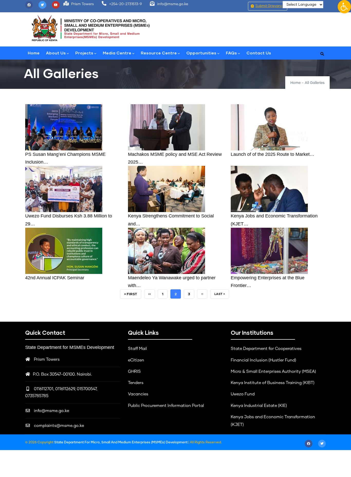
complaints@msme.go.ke (58, 426)
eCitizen (136, 360)
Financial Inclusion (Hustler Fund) (263, 360)
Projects (84, 52)
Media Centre (117, 52)
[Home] (90, 28)
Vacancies (138, 394)
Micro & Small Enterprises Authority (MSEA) (273, 371)
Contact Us (258, 52)
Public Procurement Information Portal (166, 406)
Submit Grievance (269, 6)
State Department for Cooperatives (266, 349)
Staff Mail (137, 349)
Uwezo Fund (243, 394)
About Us (56, 52)
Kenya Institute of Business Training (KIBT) (273, 383)
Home (34, 52)
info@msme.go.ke (51, 411)
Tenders (135, 383)
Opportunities (201, 52)
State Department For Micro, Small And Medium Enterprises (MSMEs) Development (121, 442)
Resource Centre (159, 52)
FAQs (231, 52)
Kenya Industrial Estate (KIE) (259, 406)
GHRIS (134, 371)
